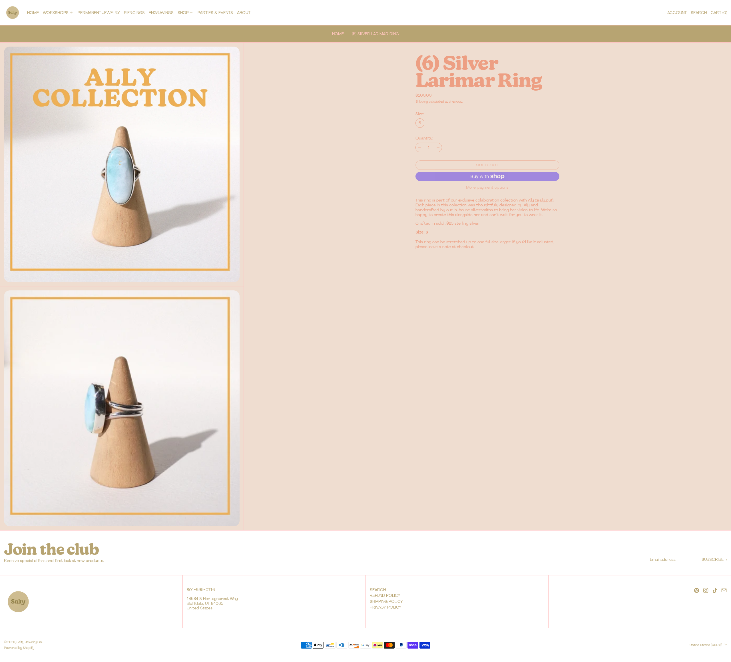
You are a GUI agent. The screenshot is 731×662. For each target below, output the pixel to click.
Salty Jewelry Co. (30, 642)
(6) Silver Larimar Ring (375, 33)
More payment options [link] (487, 187)
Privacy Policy (385, 607)
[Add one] (438, 147)
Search (378, 589)
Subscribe (713, 559)
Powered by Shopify (19, 648)
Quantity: (424, 138)
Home (338, 33)
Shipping (421, 101)
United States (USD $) (706, 645)
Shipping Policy (386, 601)
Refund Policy (385, 595)
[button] (699, 12)
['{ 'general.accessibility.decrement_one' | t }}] (419, 147)
